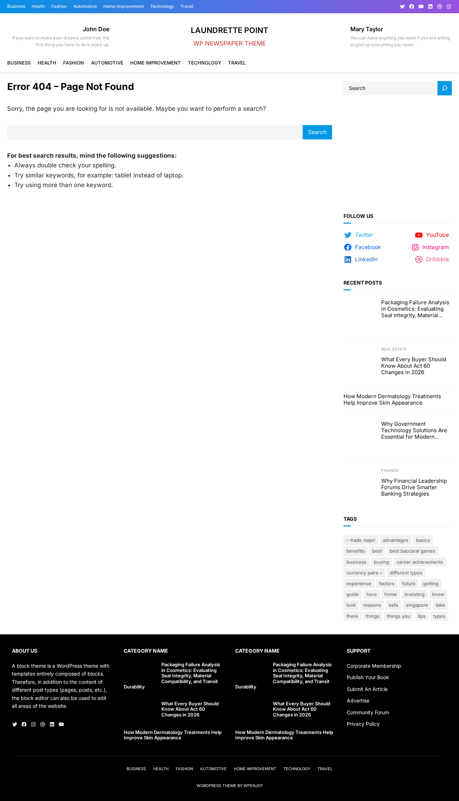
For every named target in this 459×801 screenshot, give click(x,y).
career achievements (420, 562)
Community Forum (368, 712)
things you (398, 616)
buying (381, 562)
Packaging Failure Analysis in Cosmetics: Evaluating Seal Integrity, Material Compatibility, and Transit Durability (415, 309)
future (409, 583)
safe (393, 605)
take (440, 605)
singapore (417, 605)
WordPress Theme (216, 785)
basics (423, 540)
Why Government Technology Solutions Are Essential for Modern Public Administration (414, 430)
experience (359, 583)
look (351, 605)
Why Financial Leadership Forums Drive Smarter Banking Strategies (414, 487)
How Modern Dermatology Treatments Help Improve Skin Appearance (392, 399)
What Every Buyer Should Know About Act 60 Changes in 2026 (413, 366)
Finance (390, 470)
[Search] (444, 88)
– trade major (360, 540)
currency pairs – (364, 573)
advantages (395, 540)
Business (356, 562)
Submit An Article (367, 689)
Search (317, 132)
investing (414, 594)
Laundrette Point (229, 30)
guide (352, 594)
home (390, 594)
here (371, 594)
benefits (355, 551)
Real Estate (394, 349)
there (352, 616)
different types (406, 573)
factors (386, 583)
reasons (372, 605)
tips (422, 616)
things (372, 616)
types (439, 616)
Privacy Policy (363, 724)
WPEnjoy (253, 785)
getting (431, 583)
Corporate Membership (374, 666)
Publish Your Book (368, 677)
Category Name (146, 651)
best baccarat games (412, 551)
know (438, 594)
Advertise (358, 700)
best (377, 551)
